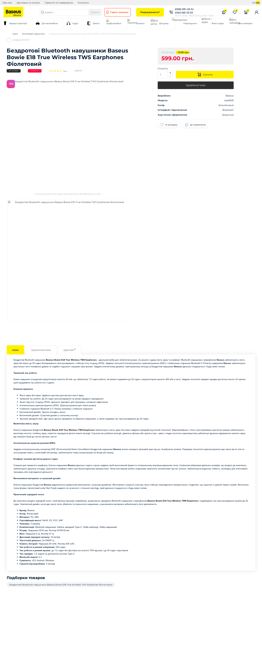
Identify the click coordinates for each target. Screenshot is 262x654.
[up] (170, 73)
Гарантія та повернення (59, 2)
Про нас (7, 2)
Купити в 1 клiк (195, 85)
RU (254, 2)
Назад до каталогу (21, 40)
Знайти (95, 12)
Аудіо (15, 34)
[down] (170, 77)
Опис (15, 350)
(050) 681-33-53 (184, 12)
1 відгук (65, 71)
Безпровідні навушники (33, 34)
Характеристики (41, 350)
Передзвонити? (150, 12)
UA (258, 2)
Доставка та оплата (28, 2)
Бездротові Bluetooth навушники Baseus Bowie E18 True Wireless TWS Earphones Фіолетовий (61, 584)
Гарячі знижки (119, 12)
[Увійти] (256, 12)
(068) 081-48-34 (184, 9)
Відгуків (70, 350)
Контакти (83, 2)
